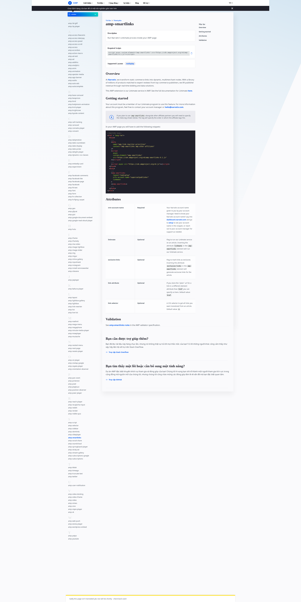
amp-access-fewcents (76, 35)
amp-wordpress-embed (77, 527)
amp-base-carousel (75, 95)
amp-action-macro (75, 53)
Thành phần (117, 20)
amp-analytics (73, 65)
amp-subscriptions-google (78, 456)
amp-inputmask (74, 262)
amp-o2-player (74, 360)
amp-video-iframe (75, 497)
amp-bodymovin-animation (79, 104)
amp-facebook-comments (78, 175)
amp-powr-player (75, 393)
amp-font (71, 190)
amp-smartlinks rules (119, 325)
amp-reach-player (75, 402)
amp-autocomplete (75, 86)
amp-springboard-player (78, 447)
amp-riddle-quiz (74, 414)
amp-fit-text (72, 187)
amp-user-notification (76, 485)
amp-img (71, 253)
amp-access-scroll (75, 44)
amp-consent (73, 131)
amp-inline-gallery (75, 259)
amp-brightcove (74, 110)
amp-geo (71, 208)
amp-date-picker (74, 149)
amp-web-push (74, 521)
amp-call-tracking (75, 122)
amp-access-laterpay (76, 38)
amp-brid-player (74, 107)
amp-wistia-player (75, 524)
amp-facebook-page (76, 181)
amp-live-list (73, 312)
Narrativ (112, 79)
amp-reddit (72, 408)
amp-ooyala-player (75, 366)
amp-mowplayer (74, 333)
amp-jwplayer (73, 280)
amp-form (72, 193)
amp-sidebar (73, 428)
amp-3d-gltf (73, 23)
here (190, 90)
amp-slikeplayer (74, 434)
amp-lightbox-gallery (76, 300)
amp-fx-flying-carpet (76, 200)
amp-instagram (74, 265)
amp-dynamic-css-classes (78, 155)
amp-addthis (73, 62)
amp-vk (71, 512)
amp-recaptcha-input (76, 405)
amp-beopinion (74, 98)
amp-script (72, 422)
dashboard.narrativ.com (176, 220)
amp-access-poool (75, 41)
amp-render (73, 411)
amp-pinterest (73, 381)
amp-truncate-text (75, 473)
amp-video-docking (75, 494)
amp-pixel (72, 384)
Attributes (203, 36)
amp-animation (74, 71)
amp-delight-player (75, 152)
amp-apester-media (76, 74)
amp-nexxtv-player (75, 351)
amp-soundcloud (75, 444)
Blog (137, 3)
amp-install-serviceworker (78, 268)
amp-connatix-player (76, 128)
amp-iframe (72, 238)
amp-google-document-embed (80, 217)
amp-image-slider (75, 250)
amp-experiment (74, 167)
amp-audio (72, 80)
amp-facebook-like (75, 178)
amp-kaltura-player (75, 289)
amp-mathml (73, 321)
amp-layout (72, 297)
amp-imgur (72, 256)
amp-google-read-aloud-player (80, 220)
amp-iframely (73, 241)
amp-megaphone (75, 327)
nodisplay (130, 63)
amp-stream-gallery (76, 453)
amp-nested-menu (75, 345)
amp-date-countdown (76, 143)
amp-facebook (73, 184)
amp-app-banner (75, 77)
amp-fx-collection (75, 196)
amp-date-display (75, 146)
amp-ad (71, 59)
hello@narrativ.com (174, 107)
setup (171, 223)
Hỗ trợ (145, 3)
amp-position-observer (77, 390)
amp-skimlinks (74, 431)
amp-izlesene (73, 271)
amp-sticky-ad (73, 450)
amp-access (72, 47)
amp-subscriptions (75, 459)
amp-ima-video (74, 244)
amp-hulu (72, 229)
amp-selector (73, 425)
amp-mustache (74, 336)
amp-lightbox (73, 303)
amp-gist (71, 214)
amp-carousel (73, 125)
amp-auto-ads (73, 83)
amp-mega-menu (75, 324)
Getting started (205, 32)
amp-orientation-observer (78, 369)
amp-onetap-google (76, 363)
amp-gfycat (72, 211)
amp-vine (72, 506)
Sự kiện (126, 3)
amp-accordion (74, 50)
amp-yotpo (72, 536)
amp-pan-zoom (74, 378)
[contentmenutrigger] (215, 25)
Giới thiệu (87, 3)
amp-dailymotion (75, 140)
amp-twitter (72, 476)
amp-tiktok (72, 467)
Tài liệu (100, 3)
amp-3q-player (74, 26)
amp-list (71, 309)
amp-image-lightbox (76, 247)
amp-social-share (75, 440)
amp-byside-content (76, 113)
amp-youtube (73, 539)
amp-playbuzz (73, 387)
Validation (203, 40)
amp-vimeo (72, 503)
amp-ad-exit (73, 56)
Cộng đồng (113, 3)
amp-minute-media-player (78, 330)
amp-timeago (73, 470)
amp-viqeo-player (75, 509)
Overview (202, 28)
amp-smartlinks (74, 438)
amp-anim (72, 68)
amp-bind (72, 101)
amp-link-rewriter (75, 306)
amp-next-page (74, 348)
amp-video (72, 500)
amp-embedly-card (75, 164)
